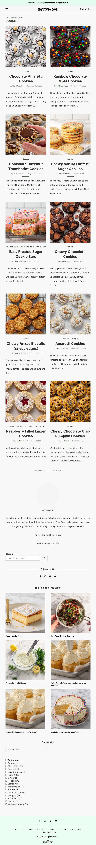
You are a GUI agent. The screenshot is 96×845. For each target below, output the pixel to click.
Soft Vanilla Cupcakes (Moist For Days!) (21, 732)
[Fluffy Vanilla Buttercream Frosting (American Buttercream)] (70, 660)
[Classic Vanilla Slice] (25, 613)
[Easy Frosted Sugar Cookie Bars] (26, 222)
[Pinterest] (83, 9)
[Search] (89, 9)
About (63, 829)
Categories (28, 829)
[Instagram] (80, 9)
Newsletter (52, 829)
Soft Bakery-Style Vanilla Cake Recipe (65, 732)
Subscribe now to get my (48, 3)
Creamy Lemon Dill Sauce (16, 683)
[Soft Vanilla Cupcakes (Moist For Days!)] (25, 709)
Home (7, 17)
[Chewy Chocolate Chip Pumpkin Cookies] (70, 401)
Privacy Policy (75, 829)
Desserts (13, 17)
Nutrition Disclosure (48, 832)
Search (9, 554)
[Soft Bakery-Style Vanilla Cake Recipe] (70, 709)
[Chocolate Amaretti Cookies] (26, 46)
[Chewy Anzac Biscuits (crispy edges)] (26, 314)
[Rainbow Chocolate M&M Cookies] (70, 46)
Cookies (20, 17)
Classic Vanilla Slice (13, 636)
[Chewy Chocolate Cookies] (70, 222)
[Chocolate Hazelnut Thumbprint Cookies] (26, 134)
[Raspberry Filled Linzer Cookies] (26, 401)
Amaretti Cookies (70, 343)
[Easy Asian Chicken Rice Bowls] (70, 613)
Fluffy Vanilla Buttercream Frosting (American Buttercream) (69, 684)
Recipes (40, 829)
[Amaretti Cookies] (70, 314)
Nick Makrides (17, 86)
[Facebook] (39, 821)
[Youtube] (85, 9)
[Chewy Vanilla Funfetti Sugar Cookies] (70, 134)
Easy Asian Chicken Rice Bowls (63, 636)
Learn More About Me (48, 543)
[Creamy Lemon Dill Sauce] (25, 660)
